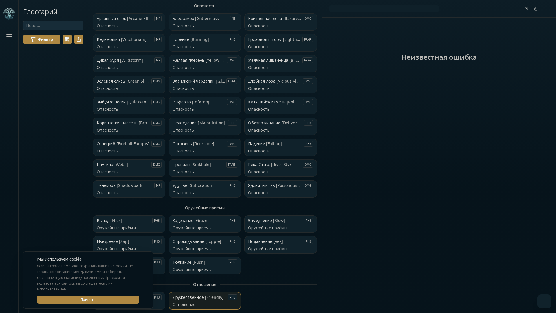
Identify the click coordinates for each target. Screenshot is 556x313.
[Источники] (67, 39)
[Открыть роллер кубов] (544, 301)
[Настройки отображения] (9, 300)
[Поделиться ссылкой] (78, 39)
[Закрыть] (145, 258)
